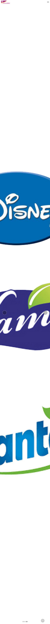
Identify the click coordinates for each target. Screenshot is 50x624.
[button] (4, 313)
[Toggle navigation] (48, 2)
